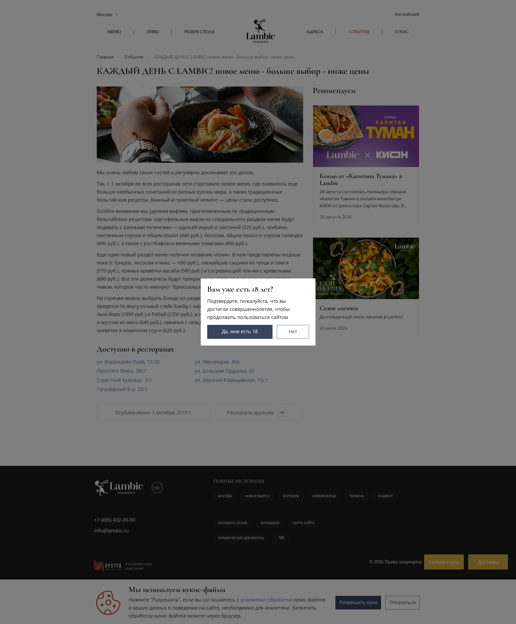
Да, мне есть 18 (240, 331)
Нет (293, 331)
